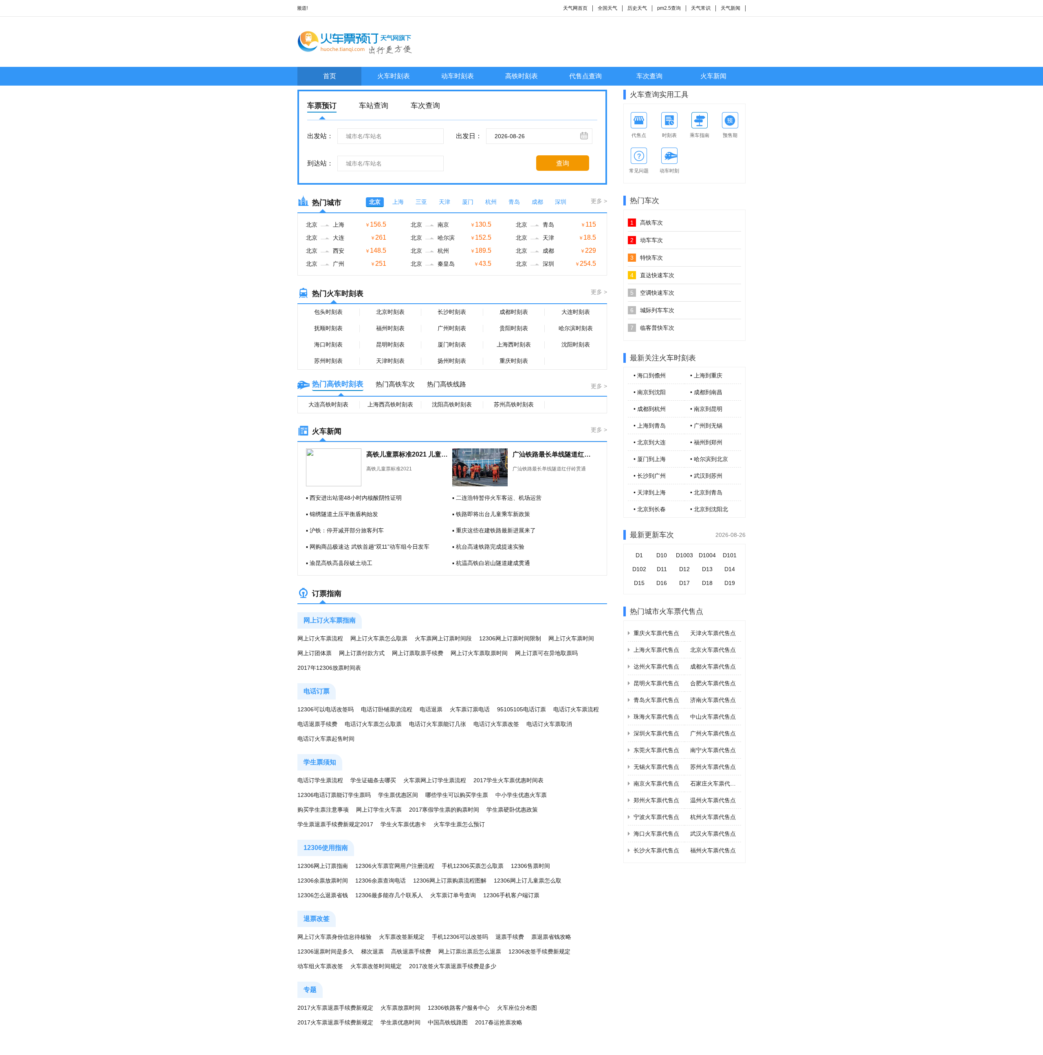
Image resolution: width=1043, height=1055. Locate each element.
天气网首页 (575, 8)
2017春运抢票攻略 (498, 1022)
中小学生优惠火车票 (521, 795)
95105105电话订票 (521, 709)
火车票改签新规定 (402, 937)
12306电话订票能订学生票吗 (334, 795)
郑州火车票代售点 (656, 800)
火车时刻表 (393, 76)
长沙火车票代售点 (656, 850)
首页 (329, 76)
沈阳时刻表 (575, 344)
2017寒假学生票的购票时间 (444, 809)
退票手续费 (509, 937)
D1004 (707, 555)
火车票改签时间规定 (376, 966)
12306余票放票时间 (322, 880)
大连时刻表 (575, 312)
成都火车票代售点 (713, 666)
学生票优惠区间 (398, 795)
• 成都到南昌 (706, 392)
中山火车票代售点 (713, 716)
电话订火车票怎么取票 (373, 724)
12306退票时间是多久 (325, 951)
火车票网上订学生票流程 (434, 780)
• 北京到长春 (650, 509)
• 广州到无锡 (706, 425)
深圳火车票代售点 (656, 733)
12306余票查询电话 (380, 880)
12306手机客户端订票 (511, 895)
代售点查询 (585, 76)
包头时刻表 (328, 312)
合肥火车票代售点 (713, 683)
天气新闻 (730, 8)
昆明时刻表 (390, 344)
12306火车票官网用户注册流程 (394, 866)
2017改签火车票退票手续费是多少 (452, 966)
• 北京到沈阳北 (709, 509)
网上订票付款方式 (362, 653)
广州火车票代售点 (713, 733)
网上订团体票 (314, 653)
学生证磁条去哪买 (373, 780)
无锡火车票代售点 (656, 767)
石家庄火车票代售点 (716, 783)
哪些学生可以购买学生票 (456, 795)
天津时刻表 (390, 361)
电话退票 (431, 709)
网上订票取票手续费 (417, 653)
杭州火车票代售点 (713, 817)
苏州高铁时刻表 (514, 404)
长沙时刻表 (452, 312)
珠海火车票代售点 (656, 716)
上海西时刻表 (514, 344)
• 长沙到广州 (650, 475)
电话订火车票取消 (549, 724)
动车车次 (646, 240)
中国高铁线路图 (448, 1022)
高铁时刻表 (521, 76)
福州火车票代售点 (713, 850)
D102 (639, 569)
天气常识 (701, 8)
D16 (661, 583)
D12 (684, 569)
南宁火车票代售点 (713, 750)
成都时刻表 (513, 312)
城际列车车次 (652, 310)
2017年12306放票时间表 (329, 667)
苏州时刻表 (328, 361)
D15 (639, 583)
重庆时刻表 (513, 361)
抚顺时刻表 (328, 328)
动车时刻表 (457, 76)
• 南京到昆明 (706, 409)
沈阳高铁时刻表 (452, 404)
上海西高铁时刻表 (390, 404)
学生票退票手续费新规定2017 (335, 824)
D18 (707, 583)
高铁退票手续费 (411, 951)
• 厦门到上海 (650, 459)
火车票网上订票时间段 (443, 638)
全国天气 (607, 8)
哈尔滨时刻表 (576, 328)
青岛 (514, 202)
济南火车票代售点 (713, 700)
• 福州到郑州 (706, 442)
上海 (398, 202)
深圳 (560, 202)
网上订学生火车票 (379, 809)
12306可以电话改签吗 (325, 709)
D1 (639, 555)
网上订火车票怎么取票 (378, 638)
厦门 (467, 202)
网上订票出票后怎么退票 (469, 951)
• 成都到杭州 (650, 409)
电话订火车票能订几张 (437, 724)
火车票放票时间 (400, 1007)
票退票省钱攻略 (551, 937)
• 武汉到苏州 (706, 475)
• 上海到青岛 (650, 425)
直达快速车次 (652, 275)
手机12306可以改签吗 (460, 937)
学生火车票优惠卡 (403, 824)
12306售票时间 (530, 866)
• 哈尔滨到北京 (709, 459)
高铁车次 (646, 222)
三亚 (421, 202)
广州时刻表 (452, 328)
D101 (730, 555)
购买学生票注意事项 (323, 809)
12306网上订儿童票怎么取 (527, 880)
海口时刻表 (328, 344)
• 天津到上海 (650, 492)
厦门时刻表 (452, 344)
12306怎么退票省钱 (322, 895)
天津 (444, 202)
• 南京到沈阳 (650, 392)
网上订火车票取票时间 (479, 653)
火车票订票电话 (470, 709)
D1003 (684, 555)
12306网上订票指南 (322, 866)
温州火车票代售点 (713, 800)
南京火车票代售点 (656, 783)
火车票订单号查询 (453, 895)
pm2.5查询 (669, 8)
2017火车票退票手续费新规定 (335, 1007)
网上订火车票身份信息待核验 (334, 937)
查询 (562, 163)
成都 (537, 202)
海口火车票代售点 (656, 833)
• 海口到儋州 (650, 375)
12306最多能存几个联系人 (389, 895)
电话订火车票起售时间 (325, 738)
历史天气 (637, 8)
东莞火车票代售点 (656, 750)
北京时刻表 (390, 312)
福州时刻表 (390, 328)
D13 (707, 569)
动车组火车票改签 (320, 966)
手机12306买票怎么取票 (473, 866)
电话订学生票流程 (320, 780)
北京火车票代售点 (713, 650)
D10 (661, 555)
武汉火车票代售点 (713, 833)
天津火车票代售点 (713, 633)
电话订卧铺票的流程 (386, 709)
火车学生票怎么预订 (459, 824)
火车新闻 (713, 76)
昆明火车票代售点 (656, 683)
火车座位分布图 (517, 1007)
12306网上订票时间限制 (510, 638)
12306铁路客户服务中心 (459, 1007)
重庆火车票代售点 (656, 633)
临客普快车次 (652, 327)
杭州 (491, 202)
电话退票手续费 (317, 724)
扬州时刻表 (452, 361)
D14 (729, 569)
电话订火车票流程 (576, 709)
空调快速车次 (652, 292)
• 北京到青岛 (706, 492)
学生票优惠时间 (400, 1022)
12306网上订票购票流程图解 (449, 880)
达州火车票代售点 (656, 666)
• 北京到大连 (650, 442)
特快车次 (646, 257)
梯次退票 (372, 951)
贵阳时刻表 (513, 328)
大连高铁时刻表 (328, 404)
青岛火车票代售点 (656, 700)
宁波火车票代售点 (656, 817)
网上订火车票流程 (320, 638)
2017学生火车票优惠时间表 (508, 780)
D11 (662, 569)
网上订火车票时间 (571, 638)
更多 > (599, 201)
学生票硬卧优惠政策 (512, 809)
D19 (729, 583)
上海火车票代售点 (656, 650)
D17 (684, 583)
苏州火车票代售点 (713, 767)
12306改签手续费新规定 (539, 951)
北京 (375, 202)
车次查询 (649, 76)
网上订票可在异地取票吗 (546, 653)
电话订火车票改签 (496, 724)
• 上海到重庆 (706, 375)
